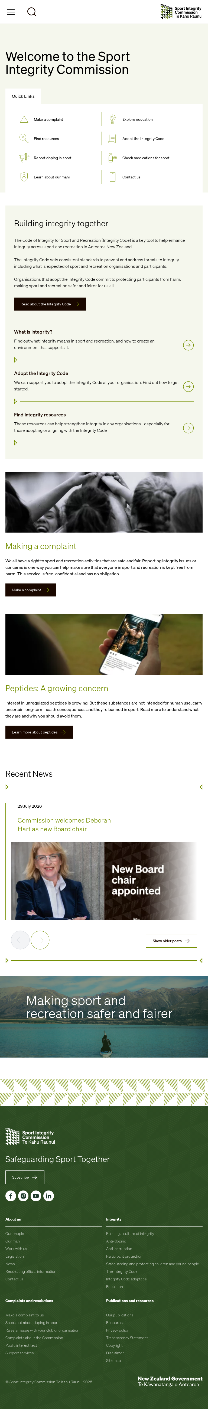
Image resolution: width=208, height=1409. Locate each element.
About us (13, 1219)
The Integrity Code (122, 1271)
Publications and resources (130, 1300)
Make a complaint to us (24, 1314)
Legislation (14, 1256)
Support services (19, 1352)
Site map (113, 1360)
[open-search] (32, 12)
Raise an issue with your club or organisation (42, 1330)
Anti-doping (116, 1241)
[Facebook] (10, 1196)
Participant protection (124, 1256)
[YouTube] (36, 1196)
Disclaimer (115, 1352)
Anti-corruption (119, 1248)
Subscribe (20, 1177)
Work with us (16, 1248)
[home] (182, 11)
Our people (14, 1233)
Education (114, 1286)
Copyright (114, 1345)
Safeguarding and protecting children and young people (152, 1263)
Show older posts (167, 940)
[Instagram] (23, 1196)
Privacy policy (117, 1330)
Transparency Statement (127, 1337)
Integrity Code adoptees (126, 1278)
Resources (115, 1322)
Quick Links (23, 96)
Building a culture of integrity (130, 1233)
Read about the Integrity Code (46, 303)
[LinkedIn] (48, 1196)
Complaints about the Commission (34, 1337)
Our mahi (13, 1241)
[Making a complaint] (104, 502)
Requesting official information (30, 1271)
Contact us (14, 1278)
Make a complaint (26, 589)
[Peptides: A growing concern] (104, 644)
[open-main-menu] (10, 11)
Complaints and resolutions (29, 1300)
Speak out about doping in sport (32, 1322)
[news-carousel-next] (40, 940)
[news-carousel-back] (20, 940)
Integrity (114, 1219)
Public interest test (21, 1345)
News (10, 1263)
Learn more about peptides (35, 732)
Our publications (120, 1314)
